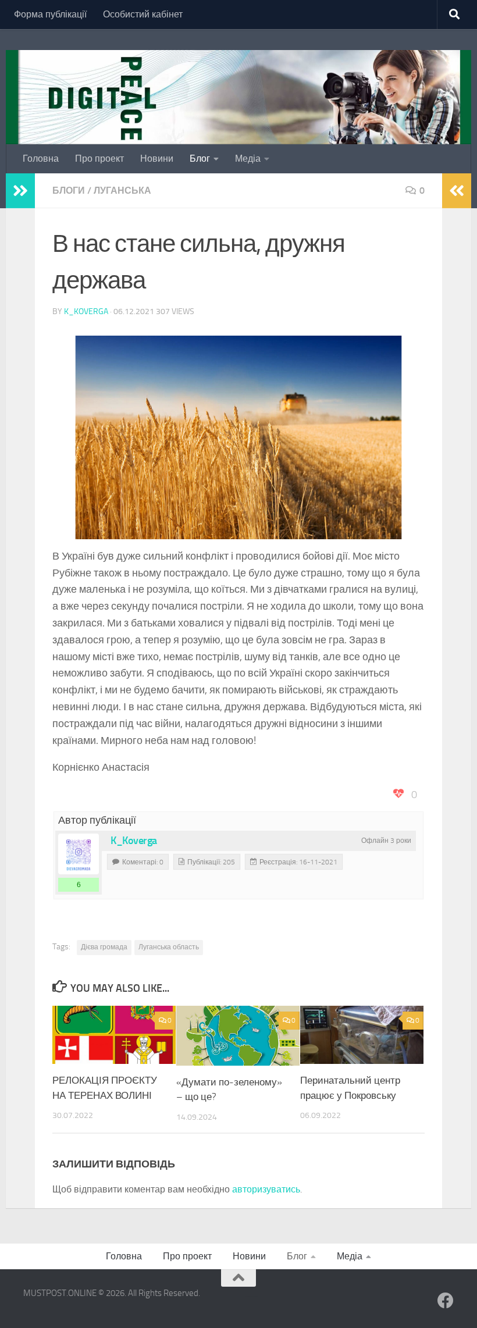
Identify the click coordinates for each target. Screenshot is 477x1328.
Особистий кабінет (143, 14)
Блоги (68, 190)
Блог (200, 158)
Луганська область (168, 947)
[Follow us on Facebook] (445, 1301)
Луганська (122, 190)
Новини (156, 158)
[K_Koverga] (78, 854)
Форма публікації (50, 14)
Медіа (248, 158)
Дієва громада (104, 947)
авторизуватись (266, 1189)
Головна (41, 158)
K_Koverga (86, 311)
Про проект (99, 158)
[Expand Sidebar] (20, 190)
